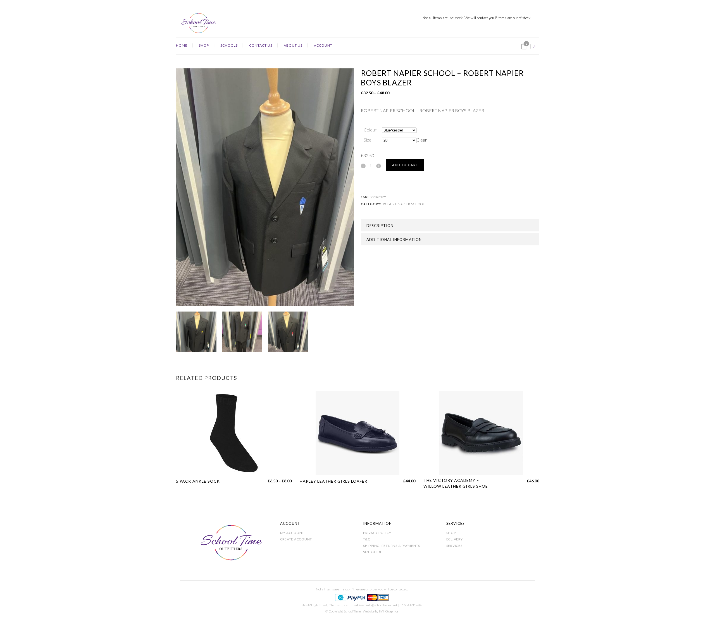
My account (292, 533)
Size (367, 139)
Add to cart (405, 165)
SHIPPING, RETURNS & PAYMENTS (391, 546)
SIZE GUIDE (372, 552)
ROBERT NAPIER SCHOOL (404, 204)
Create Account (296, 539)
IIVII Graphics (388, 611)
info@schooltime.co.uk (382, 605)
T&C (366, 539)
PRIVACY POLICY (377, 533)
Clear (421, 139)
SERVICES (454, 546)
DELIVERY (454, 539)
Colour (370, 129)
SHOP (451, 533)
